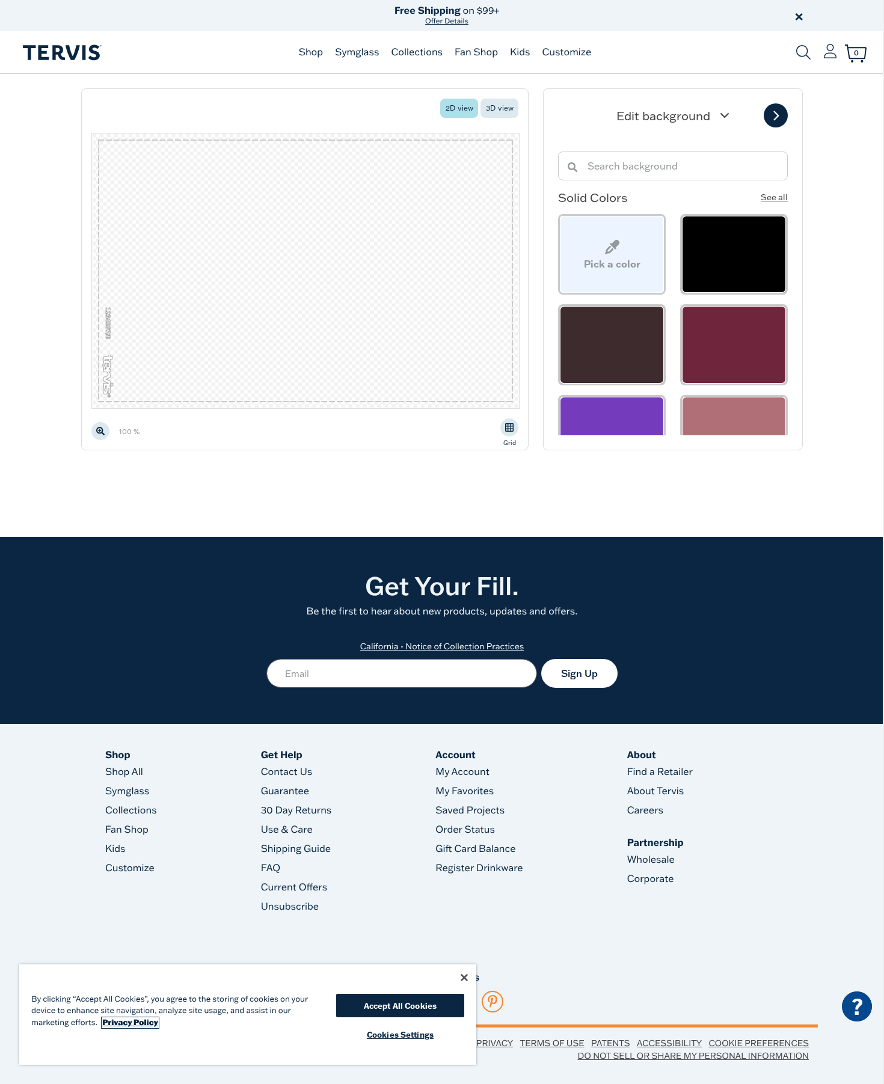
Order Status (465, 830)
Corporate (650, 879)
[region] (247, 1014)
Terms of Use (552, 1043)
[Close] (464, 977)
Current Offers (294, 887)
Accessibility (669, 1043)
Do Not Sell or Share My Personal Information (693, 1055)
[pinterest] (493, 1001)
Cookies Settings (400, 1034)
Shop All (124, 772)
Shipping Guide (296, 849)
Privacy (494, 1043)
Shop (311, 52)
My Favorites (464, 791)
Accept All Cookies (400, 1005)
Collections (417, 52)
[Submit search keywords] (803, 52)
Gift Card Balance (475, 849)
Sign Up (579, 673)
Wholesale (651, 860)
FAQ (271, 868)
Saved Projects (470, 810)
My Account (462, 772)
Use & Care (287, 830)
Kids (520, 52)
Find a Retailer (660, 772)
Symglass (357, 52)
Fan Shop (476, 52)
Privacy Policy (130, 1022)
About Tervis (655, 791)
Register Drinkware (479, 868)
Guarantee (285, 791)
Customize (566, 52)
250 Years (447, 15)
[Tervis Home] (61, 52)
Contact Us (287, 772)
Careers (645, 810)
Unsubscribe (290, 907)
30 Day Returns (296, 810)
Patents (610, 1043)
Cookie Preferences (758, 1043)
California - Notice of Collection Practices (442, 646)
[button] (579, 15)
